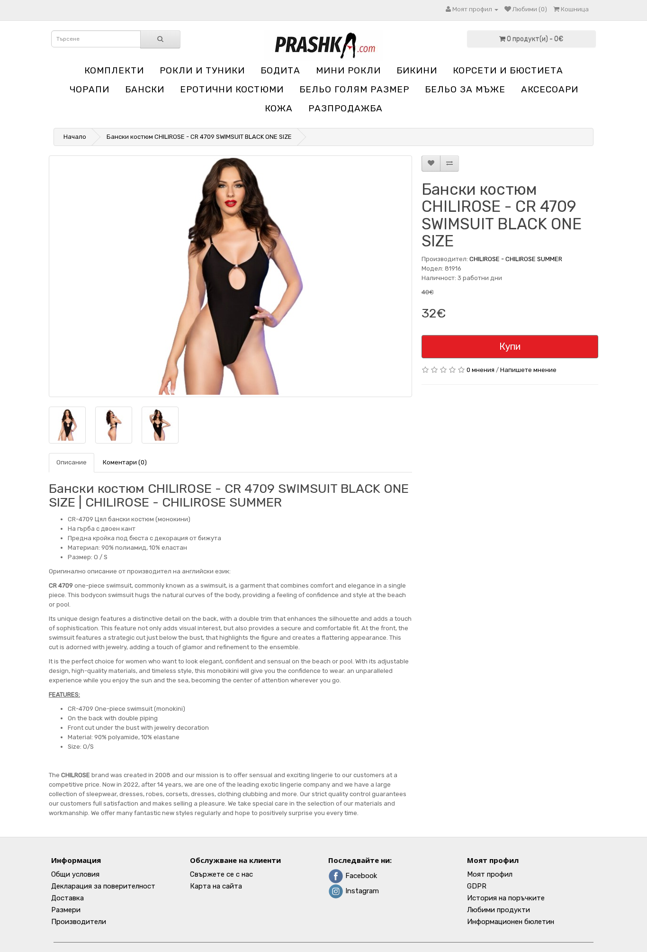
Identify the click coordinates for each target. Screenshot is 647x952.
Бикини (416, 70)
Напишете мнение (528, 369)
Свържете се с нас (221, 874)
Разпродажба (345, 108)
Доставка (67, 898)
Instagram (361, 891)
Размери (66, 910)
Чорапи (89, 89)
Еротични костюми (232, 89)
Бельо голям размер (354, 89)
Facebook (360, 875)
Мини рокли (348, 70)
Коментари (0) (125, 462)
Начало (74, 136)
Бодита (280, 70)
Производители (78, 921)
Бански (144, 89)
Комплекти (114, 70)
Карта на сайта (216, 886)
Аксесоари (549, 89)
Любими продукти (498, 910)
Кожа (279, 108)
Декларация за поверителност (103, 886)
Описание (71, 462)
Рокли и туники (202, 70)
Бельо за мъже (465, 89)
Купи (510, 346)
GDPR (476, 886)
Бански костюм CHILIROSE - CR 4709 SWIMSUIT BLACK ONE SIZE (199, 136)
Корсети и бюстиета (508, 70)
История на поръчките (506, 898)
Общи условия (75, 874)
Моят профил (489, 874)
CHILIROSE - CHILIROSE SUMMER (515, 259)
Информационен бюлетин (510, 921)
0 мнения (480, 369)
